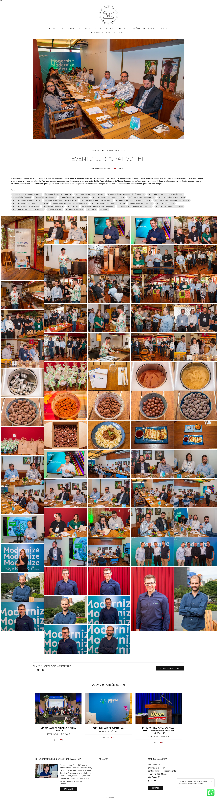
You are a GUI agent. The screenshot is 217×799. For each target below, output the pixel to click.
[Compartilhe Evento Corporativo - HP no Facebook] (34, 670)
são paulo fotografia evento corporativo (98, 206)
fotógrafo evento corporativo (140, 203)
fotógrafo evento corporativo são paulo (108, 197)
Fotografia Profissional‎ (22, 197)
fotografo (104, 209)
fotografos (91, 209)
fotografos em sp (55, 209)
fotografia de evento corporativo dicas (28, 209)
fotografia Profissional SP (45, 197)
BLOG (98, 28)
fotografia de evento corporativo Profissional (126, 194)
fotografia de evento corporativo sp (89, 194)
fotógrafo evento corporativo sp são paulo (133, 200)
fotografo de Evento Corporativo (172, 197)
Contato (155, 788)
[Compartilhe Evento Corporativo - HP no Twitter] (38, 670)
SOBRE (109, 28)
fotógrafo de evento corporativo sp (27, 200)
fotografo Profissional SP (53, 206)
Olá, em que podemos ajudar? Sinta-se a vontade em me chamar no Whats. (193, 782)
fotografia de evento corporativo (58, 194)
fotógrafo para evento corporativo (169, 206)
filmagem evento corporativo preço (27, 194)
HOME (52, 28)
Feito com (109, 797)
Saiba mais (68, 789)
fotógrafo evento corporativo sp (141, 197)
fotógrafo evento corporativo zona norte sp (30, 203)
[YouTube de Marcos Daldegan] (155, 780)
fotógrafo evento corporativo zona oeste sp (69, 203)
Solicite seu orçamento (170, 668)
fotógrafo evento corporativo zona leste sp (171, 200)
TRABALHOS (67, 28)
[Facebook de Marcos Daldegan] (148, 780)
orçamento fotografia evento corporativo (134, 206)
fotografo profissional (165, 203)
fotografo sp (73, 206)
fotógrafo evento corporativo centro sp (61, 200)
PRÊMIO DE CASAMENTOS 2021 (108, 33)
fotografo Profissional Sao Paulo (26, 206)
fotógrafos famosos (74, 209)
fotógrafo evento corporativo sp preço (96, 200)
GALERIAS (84, 28)
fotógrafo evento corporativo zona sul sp (108, 203)
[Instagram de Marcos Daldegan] (151, 780)
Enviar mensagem (157, 768)
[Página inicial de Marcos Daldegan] (108, 14)
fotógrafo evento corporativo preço (74, 197)
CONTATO (123, 28)
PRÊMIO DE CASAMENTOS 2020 (150, 28)
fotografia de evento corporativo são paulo (166, 194)
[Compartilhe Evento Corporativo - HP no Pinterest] (43, 670)
